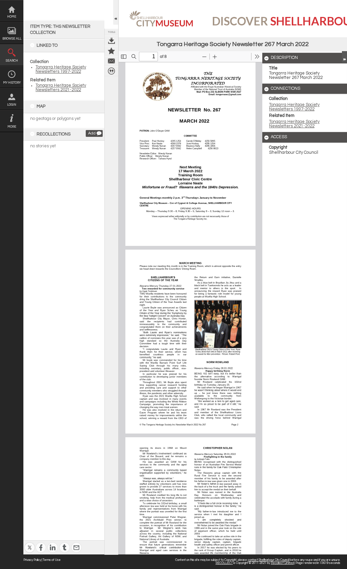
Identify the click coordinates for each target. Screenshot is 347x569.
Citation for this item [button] (111, 71)
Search (12, 60)
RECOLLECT (224, 563)
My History (12, 82)
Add (92, 133)
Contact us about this (111, 61)
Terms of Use (52, 560)
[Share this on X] (29, 543)
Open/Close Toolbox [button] (115, 12)
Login (11, 104)
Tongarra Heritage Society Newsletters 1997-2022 (61, 69)
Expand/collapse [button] (344, 57)
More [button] (11, 126)
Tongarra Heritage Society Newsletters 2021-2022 (61, 87)
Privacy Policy (32, 560)
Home (11, 16)
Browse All (11, 38)
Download (111, 41)
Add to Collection (111, 51)
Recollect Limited (282, 563)
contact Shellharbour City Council (268, 560)
